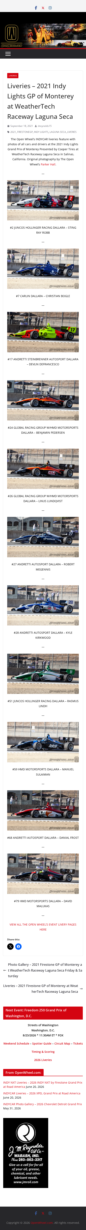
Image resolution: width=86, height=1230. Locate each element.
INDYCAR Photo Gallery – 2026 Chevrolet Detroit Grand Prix (42, 1104)
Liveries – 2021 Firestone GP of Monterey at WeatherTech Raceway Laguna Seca (40, 989)
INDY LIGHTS (41, 132)
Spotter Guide (41, 1043)
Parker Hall (48, 164)
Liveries (13, 75)
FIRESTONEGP (25, 132)
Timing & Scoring (43, 1052)
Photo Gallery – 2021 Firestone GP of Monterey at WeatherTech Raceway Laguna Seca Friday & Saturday (45, 970)
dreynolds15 (45, 126)
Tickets (78, 1043)
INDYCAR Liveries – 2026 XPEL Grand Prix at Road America (41, 1093)
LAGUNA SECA (58, 132)
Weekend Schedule (16, 1043)
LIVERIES (72, 132)
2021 (13, 132)
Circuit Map (62, 1043)
